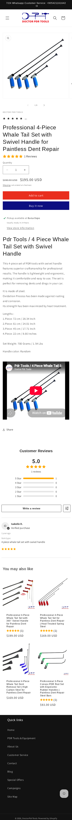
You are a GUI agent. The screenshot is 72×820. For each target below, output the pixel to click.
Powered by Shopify (47, 818)
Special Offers (15, 779)
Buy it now (36, 205)
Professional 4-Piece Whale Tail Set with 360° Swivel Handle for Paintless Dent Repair (18, 621)
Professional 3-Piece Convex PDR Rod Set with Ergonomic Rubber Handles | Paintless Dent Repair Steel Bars (52, 688)
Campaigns (13, 788)
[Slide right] (44, 105)
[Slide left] (28, 105)
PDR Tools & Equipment (21, 738)
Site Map (12, 796)
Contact (12, 763)
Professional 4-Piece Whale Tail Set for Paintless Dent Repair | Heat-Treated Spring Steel (52, 621)
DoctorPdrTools (30, 818)
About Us (12, 746)
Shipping (7, 185)
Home (10, 730)
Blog (10, 771)
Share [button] (9, 429)
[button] (7, 18)
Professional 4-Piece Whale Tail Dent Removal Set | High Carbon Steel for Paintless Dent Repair (18, 687)
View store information (20, 228)
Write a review (31, 508)
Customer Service (17, 755)
